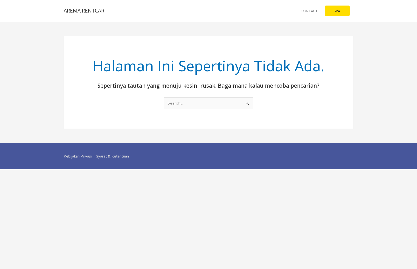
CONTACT (309, 10)
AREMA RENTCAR (84, 10)
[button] (337, 11)
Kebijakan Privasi (78, 156)
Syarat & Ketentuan (112, 156)
